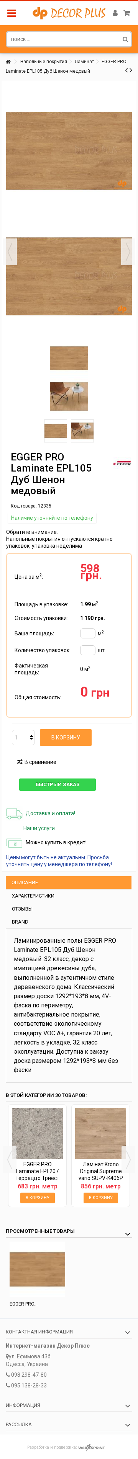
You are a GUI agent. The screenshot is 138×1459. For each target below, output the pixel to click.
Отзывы (22, 909)
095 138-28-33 (29, 1385)
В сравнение (40, 762)
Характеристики (33, 896)
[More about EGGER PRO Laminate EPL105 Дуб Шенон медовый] (37, 1269)
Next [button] (128, 1159)
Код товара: (24, 506)
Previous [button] (9, 1159)
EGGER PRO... (24, 1304)
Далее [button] (128, 251)
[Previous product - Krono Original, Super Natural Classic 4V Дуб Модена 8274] (126, 70)
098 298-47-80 (29, 1375)
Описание (25, 882)
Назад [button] (10, 251)
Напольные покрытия (43, 61)
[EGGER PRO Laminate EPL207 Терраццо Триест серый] (37, 1133)
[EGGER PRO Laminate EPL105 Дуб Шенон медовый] (55, 431)
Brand (20, 922)
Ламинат (84, 61)
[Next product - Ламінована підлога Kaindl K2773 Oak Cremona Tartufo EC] (131, 70)
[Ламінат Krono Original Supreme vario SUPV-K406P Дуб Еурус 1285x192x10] (100, 1133)
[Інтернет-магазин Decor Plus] (69, 13)
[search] (125, 39)
